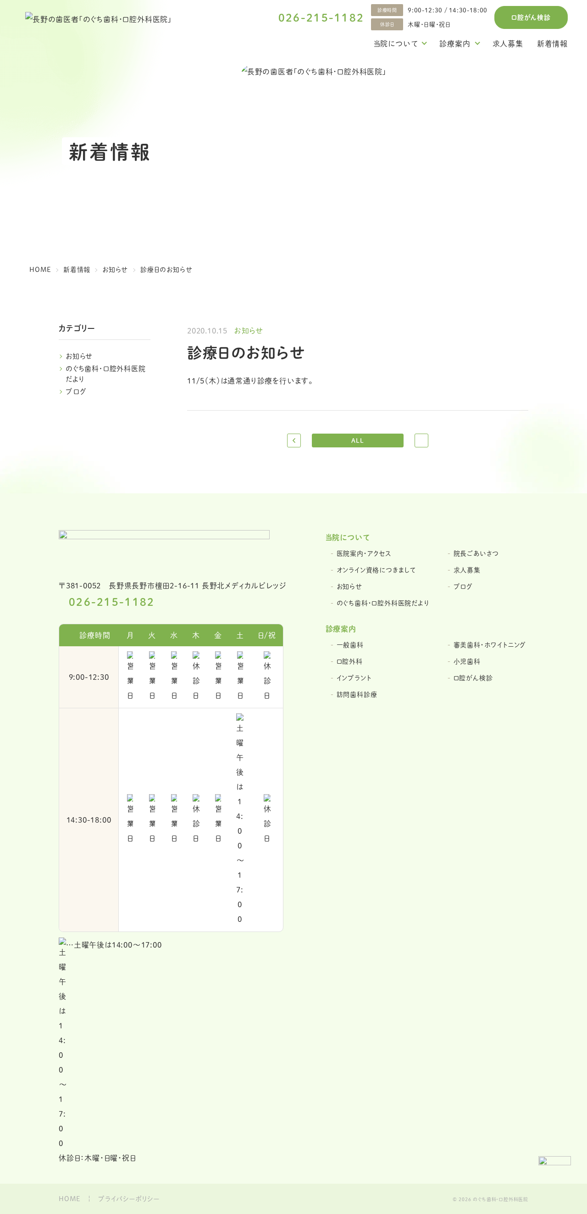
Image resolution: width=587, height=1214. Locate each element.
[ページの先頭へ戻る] (554, 1172)
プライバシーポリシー (129, 1198)
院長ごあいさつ (476, 553)
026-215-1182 (321, 17)
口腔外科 (350, 661)
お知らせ (79, 356)
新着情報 (552, 43)
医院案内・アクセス (364, 553)
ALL (357, 440)
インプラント (354, 677)
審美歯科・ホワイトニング (490, 644)
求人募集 (508, 43)
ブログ (76, 391)
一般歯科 (350, 644)
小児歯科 (467, 661)
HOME (70, 1198)
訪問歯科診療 (357, 694)
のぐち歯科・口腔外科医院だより (383, 603)
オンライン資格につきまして (376, 569)
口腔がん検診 (531, 17)
